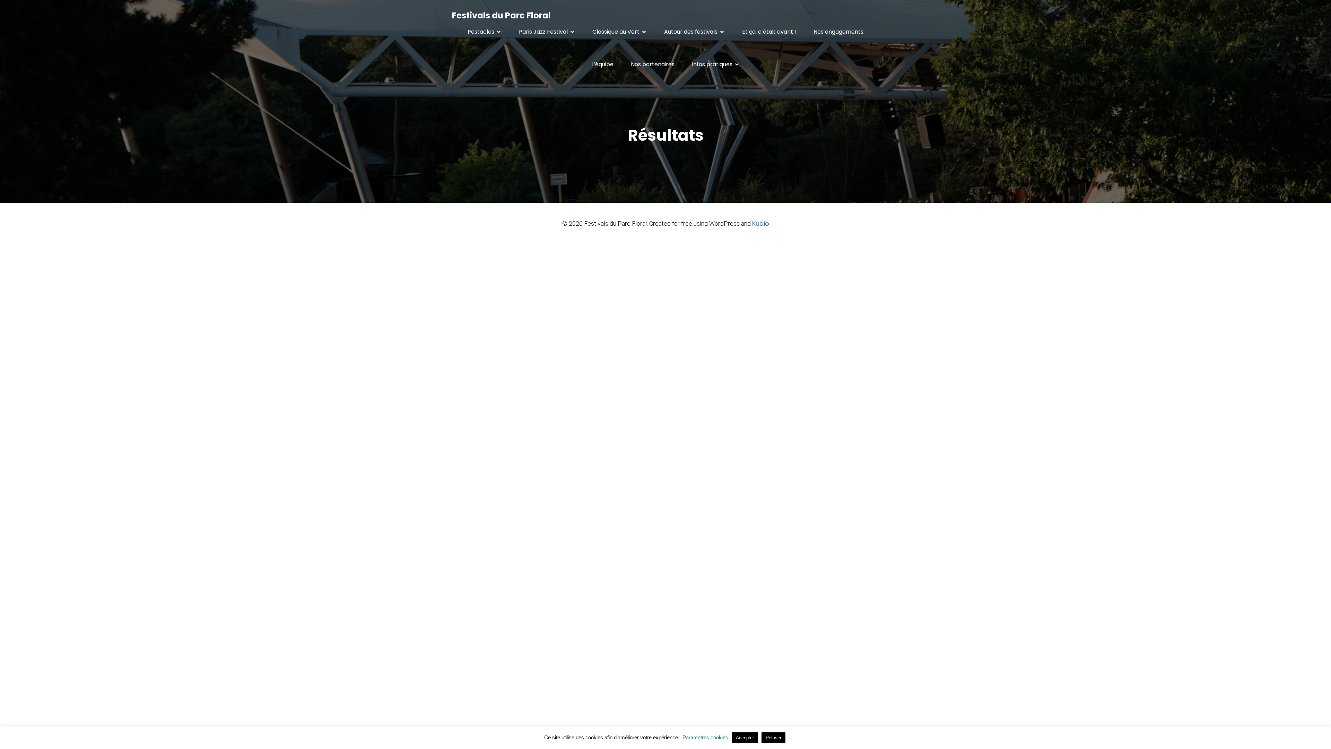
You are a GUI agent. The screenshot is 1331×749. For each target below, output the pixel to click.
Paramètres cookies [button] (705, 737)
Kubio (760, 223)
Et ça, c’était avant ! (769, 32)
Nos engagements (838, 32)
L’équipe (602, 64)
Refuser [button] (773, 737)
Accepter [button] (745, 737)
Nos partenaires (653, 64)
